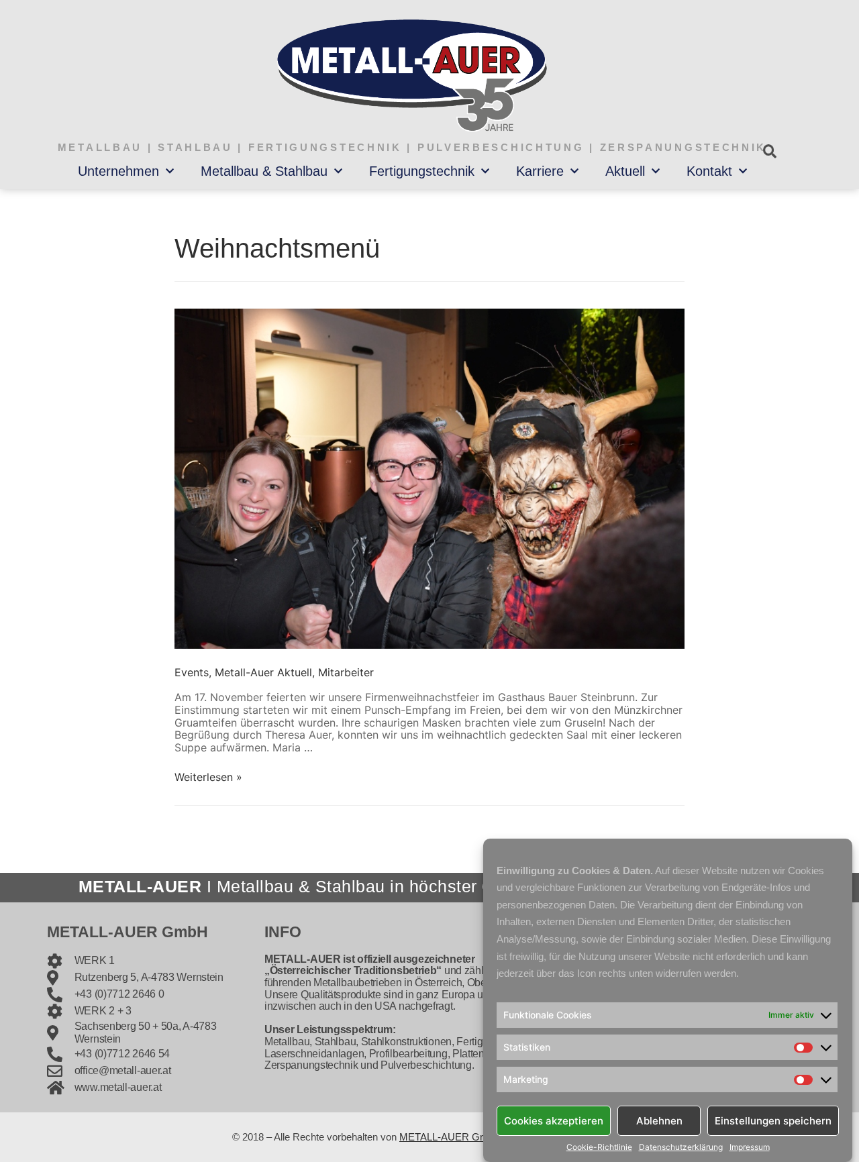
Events (191, 672)
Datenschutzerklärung (681, 1147)
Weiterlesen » (208, 777)
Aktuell (625, 171)
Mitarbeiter (346, 672)
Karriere (540, 171)
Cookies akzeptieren (553, 1120)
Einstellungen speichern (773, 1120)
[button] (769, 151)
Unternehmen (118, 171)
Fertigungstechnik (421, 171)
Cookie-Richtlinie (599, 1147)
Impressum (749, 1147)
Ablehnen (659, 1120)
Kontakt (709, 171)
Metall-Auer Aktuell (263, 672)
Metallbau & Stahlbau (264, 171)
